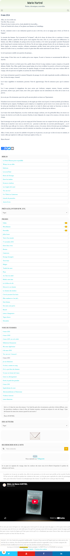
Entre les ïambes (8, 179)
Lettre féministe (7, 399)
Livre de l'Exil (7, 172)
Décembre (6, 321)
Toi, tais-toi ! (7, 191)
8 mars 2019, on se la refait (11, 339)
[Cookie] (4, 552)
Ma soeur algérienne (9, 347)
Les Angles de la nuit (9, 187)
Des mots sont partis (9, 306)
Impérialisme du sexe (9, 388)
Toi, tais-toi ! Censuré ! (10, 354)
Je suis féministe (8, 362)
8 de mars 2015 (7, 350)
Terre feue (6, 261)
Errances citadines (8, 183)
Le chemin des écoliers (9, 291)
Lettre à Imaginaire (8, 313)
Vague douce (6, 317)
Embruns (5, 168)
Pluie (4, 272)
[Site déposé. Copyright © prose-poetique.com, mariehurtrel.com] (24, 547)
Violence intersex (8, 396)
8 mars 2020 (6, 335)
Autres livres (6, 202)
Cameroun (6, 253)
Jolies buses (6, 234)
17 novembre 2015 (8, 242)
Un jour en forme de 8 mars (11, 373)
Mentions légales (28, 549)
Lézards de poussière (9, 198)
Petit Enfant (6, 302)
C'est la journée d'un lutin (10, 295)
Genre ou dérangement (10, 377)
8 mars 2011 (6, 384)
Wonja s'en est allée (8, 164)
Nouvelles (34, 231)
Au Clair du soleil (8, 276)
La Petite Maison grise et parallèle (13, 161)
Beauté (5, 310)
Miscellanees (35, 227)
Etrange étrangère (8, 257)
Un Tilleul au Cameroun (10, 194)
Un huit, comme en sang (10, 365)
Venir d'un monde (8, 238)
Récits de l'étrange (8, 176)
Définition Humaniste (9, 343)
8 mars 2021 (6, 332)
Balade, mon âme (8, 279)
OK (66, 449)
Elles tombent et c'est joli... (11, 298)
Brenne (5, 249)
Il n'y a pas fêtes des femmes (11, 369)
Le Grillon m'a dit (8, 283)
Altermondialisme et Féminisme (12, 392)
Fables (34, 223)
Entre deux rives (8, 246)
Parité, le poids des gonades (11, 381)
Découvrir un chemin (9, 287)
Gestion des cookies (41, 549)
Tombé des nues (7, 268)
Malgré (5, 264)
